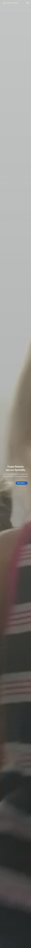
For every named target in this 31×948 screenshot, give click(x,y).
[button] (27, 3)
